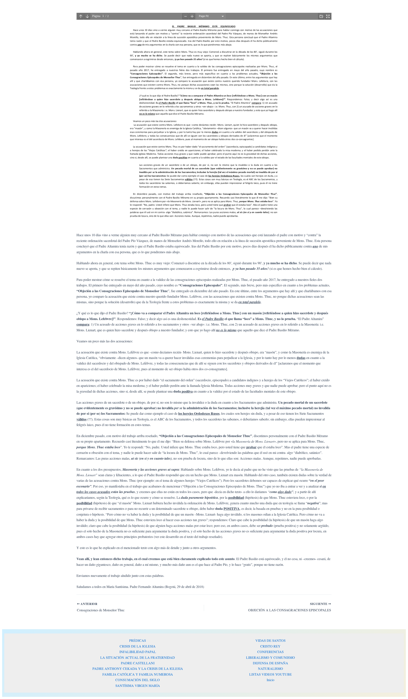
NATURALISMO (270, 668)
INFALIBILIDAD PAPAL (137, 651)
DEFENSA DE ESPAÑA (270, 663)
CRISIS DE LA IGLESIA (138, 646)
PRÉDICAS (137, 640)
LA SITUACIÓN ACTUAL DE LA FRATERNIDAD (137, 657)
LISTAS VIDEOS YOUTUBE (270, 674)
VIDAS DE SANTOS (270, 640)
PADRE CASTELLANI (137, 663)
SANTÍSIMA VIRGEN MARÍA (137, 685)
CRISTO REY (270, 646)
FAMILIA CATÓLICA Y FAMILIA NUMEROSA (137, 674)
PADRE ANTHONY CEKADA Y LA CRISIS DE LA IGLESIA (137, 668)
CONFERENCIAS (270, 651)
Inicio (270, 680)
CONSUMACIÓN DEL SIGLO (137, 680)
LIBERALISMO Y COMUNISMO (270, 657)
